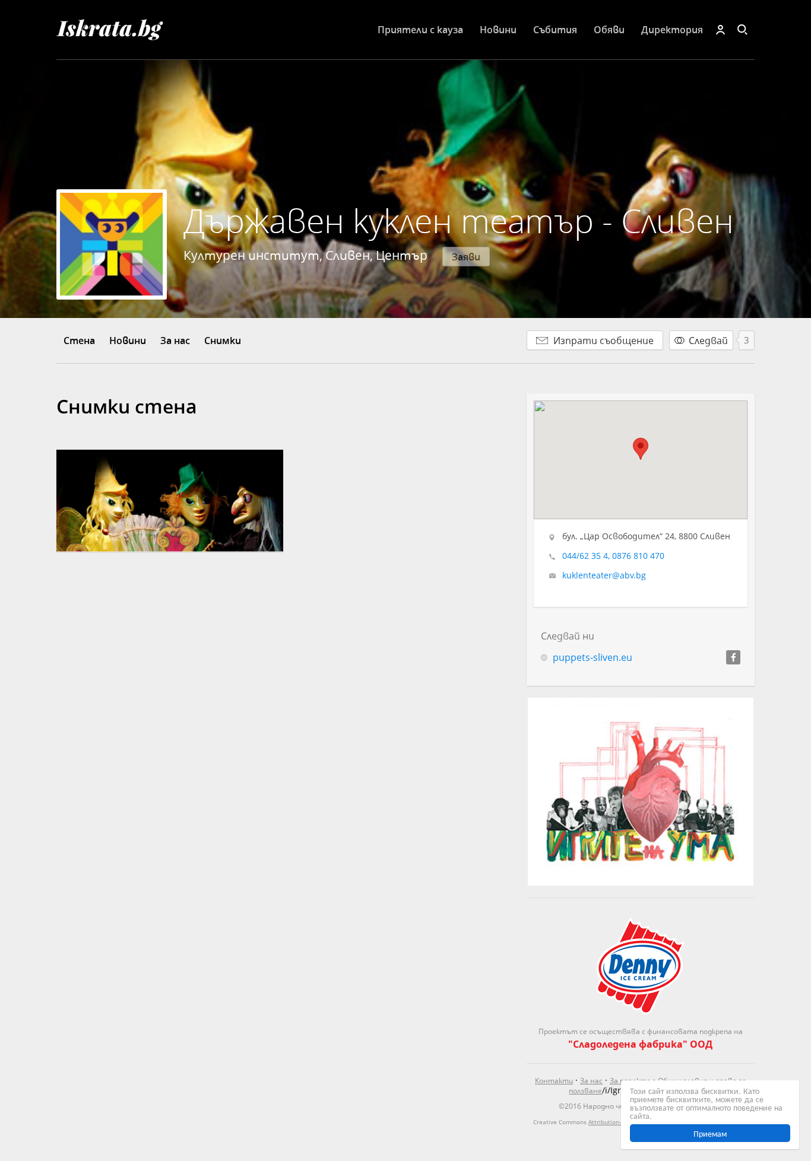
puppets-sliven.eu (592, 657)
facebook (733, 657)
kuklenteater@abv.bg (604, 575)
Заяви (466, 256)
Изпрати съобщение (603, 340)
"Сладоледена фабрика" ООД (640, 1044)
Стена (79, 340)
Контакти (554, 1081)
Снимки (222, 340)
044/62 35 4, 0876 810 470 (613, 556)
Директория (672, 29)
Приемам (710, 1133)
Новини (498, 29)
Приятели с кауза (420, 29)
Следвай (708, 340)
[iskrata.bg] (127, 29)
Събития (555, 29)
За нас (175, 340)
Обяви (609, 29)
